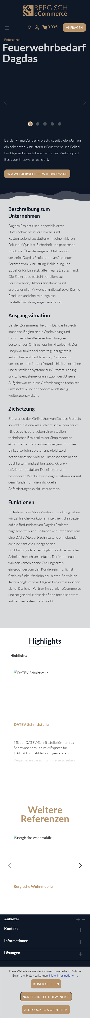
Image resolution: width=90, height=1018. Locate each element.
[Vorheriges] (5, 102)
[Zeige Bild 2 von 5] (37, 124)
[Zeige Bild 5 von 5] (59, 124)
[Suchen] (29, 27)
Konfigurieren (46, 984)
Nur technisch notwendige (46, 997)
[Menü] (7, 27)
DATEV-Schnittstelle (31, 724)
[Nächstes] (85, 102)
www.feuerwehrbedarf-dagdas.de (37, 174)
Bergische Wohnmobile (33, 886)
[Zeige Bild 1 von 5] (30, 124)
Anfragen (74, 27)
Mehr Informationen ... (63, 975)
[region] (45, 106)
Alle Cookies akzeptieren (46, 1010)
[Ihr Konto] (37, 27)
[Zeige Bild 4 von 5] (52, 124)
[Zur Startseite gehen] (45, 10)
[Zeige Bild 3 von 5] (45, 124)
